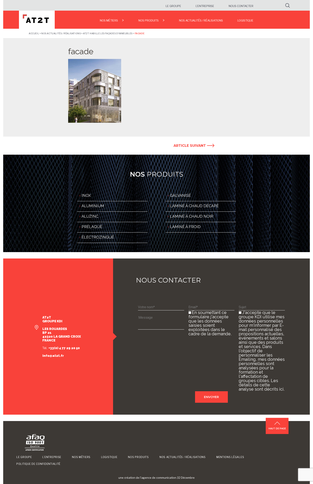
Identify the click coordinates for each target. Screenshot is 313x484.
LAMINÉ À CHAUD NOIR (191, 216)
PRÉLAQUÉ (92, 226)
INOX (86, 195)
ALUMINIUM (93, 206)
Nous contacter (241, 6)
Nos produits (148, 20)
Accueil (34, 33)
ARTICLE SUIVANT (190, 146)
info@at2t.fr (53, 356)
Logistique (245, 20)
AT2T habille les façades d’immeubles (107, 33)
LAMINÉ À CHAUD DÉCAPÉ (194, 206)
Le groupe (173, 6)
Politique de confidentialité (38, 463)
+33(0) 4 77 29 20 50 (64, 348)
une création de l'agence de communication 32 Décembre (156, 477)
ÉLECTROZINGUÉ (98, 237)
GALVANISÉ (180, 195)
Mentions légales (230, 457)
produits (156, 174)
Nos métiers (109, 20)
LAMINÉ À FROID (185, 226)
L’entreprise (205, 6)
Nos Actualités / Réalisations (201, 20)
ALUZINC (90, 216)
